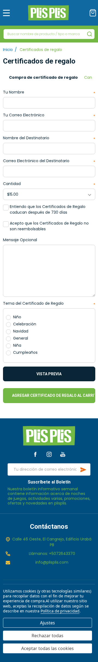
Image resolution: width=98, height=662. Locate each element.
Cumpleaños (25, 352)
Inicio (8, 49)
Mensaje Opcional (20, 240)
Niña (17, 345)
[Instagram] (49, 454)
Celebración (24, 324)
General (20, 338)
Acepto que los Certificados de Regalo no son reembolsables (49, 226)
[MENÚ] (6, 12)
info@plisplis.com (51, 562)
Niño (17, 317)
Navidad (20, 331)
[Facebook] (35, 454)
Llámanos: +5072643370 (52, 553)
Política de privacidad (60, 610)
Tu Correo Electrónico (49, 115)
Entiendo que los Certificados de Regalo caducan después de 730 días (47, 209)
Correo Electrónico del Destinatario (49, 161)
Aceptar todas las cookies (47, 648)
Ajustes (47, 623)
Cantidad (49, 184)
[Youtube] (63, 454)
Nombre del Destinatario (49, 138)
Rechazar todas (47, 636)
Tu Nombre (49, 92)
